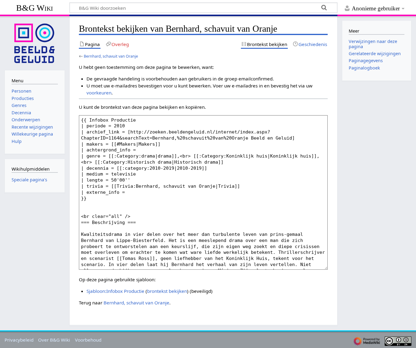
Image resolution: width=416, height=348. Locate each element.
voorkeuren (98, 93)
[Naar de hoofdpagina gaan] (35, 43)
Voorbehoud (88, 340)
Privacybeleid (19, 340)
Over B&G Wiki (54, 340)
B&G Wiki (34, 7)
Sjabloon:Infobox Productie (115, 291)
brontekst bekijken (167, 291)
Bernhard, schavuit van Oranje (111, 56)
